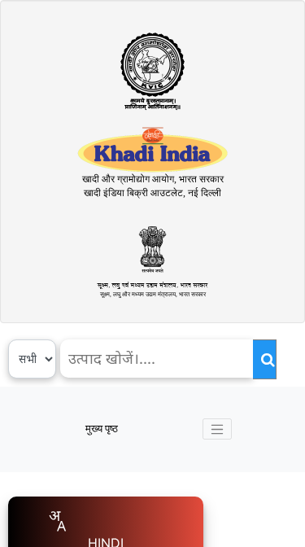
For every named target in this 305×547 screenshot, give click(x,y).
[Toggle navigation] (217, 429)
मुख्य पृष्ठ (101, 428)
